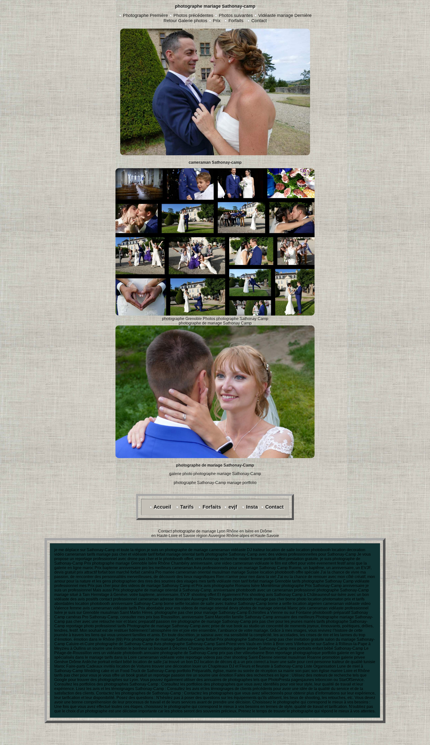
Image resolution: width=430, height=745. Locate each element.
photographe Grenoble (182, 319)
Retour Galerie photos (185, 20)
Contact (258, 20)
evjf (233, 507)
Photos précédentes (193, 15)
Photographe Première (145, 15)
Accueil (163, 507)
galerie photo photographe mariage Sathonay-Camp (215, 474)
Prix (217, 20)
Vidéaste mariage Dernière (285, 15)
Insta (252, 507)
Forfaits (236, 20)
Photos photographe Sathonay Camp (235, 319)
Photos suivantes (236, 15)
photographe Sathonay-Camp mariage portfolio (215, 482)
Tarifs (187, 507)
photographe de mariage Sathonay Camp (215, 323)
